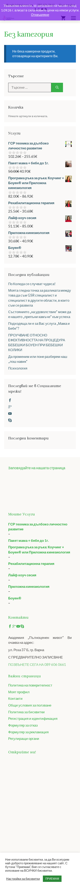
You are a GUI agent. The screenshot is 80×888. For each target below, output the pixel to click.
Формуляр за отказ (23, 725)
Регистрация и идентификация (32, 718)
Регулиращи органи (23, 738)
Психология (17, 368)
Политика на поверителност (30, 685)
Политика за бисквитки (26, 712)
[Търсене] (57, 87)
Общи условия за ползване (29, 705)
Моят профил (19, 692)
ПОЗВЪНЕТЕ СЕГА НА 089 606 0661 (37, 664)
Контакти (15, 698)
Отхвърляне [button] (40, 15)
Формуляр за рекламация (28, 732)
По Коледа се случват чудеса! (32, 284)
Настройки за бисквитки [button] (23, 878)
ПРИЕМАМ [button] (52, 878)
